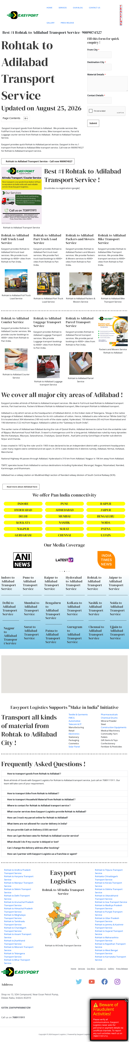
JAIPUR (106, 510)
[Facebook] (105, 982)
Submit (93, 123)
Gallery (50, 22)
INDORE (23, 504)
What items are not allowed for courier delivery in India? (37, 823)
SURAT (64, 529)
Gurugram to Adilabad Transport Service (74, 634)
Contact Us (94, 7)
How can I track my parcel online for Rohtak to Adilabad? (37, 817)
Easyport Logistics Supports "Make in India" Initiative (64, 707)
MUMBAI (64, 516)
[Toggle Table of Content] (24, 118)
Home (49, 7)
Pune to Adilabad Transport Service (30, 583)
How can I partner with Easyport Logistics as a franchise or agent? (42, 853)
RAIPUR (105, 504)
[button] (121, 15)
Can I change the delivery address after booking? (33, 847)
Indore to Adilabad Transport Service (8, 583)
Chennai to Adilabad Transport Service (96, 632)
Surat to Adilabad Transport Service (31, 632)
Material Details (96, 74)
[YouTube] (92, 982)
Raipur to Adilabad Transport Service (51, 583)
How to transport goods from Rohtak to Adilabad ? (34, 773)
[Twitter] (79, 982)
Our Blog (78, 7)
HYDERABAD (23, 510)
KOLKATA (23, 522)
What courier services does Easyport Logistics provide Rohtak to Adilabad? (46, 811)
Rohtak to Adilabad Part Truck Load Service (47, 239)
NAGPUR (23, 529)
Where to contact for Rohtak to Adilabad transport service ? (38, 805)
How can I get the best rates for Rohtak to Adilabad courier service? (43, 835)
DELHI (23, 516)
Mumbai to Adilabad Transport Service (31, 608)
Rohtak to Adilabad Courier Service (15, 320)
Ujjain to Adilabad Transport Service (117, 632)
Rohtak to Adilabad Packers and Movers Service (80, 239)
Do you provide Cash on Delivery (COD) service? (32, 829)
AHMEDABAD (64, 510)
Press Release (67, 22)
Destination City (96, 62)
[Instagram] (117, 982)
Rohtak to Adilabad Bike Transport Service (112, 239)
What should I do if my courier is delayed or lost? (33, 841)
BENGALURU (105, 516)
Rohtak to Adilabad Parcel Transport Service (79, 322)
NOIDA (105, 522)
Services (63, 7)
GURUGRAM (23, 535)
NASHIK (64, 522)
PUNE (64, 504)
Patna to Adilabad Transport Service (52, 636)
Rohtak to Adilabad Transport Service (94, 583)
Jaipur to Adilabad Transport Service (116, 583)
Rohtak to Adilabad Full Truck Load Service (15, 239)
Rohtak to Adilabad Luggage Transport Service (47, 322)
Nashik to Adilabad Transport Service (96, 608)
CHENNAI (64, 535)
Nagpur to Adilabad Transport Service (10, 635)
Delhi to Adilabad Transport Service (10, 608)
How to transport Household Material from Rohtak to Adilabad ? (41, 799)
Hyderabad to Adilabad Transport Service (74, 583)
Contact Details (96, 95)
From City (93, 49)
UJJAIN (106, 535)
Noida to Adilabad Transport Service (117, 608)
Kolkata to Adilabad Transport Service (74, 608)
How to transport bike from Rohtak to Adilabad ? (33, 793)
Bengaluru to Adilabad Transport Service (53, 610)
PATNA (105, 529)
